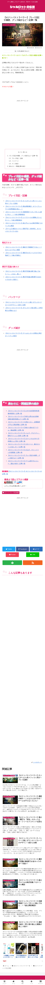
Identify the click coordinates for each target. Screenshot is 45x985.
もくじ (20, 152)
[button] (40, 491)
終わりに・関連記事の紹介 (17, 166)
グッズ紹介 (15, 163)
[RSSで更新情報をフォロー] (32, 562)
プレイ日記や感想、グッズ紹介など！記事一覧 (23, 155)
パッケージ (15, 161)
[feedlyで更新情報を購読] (12, 562)
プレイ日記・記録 (17, 158)
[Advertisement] (22, 124)
